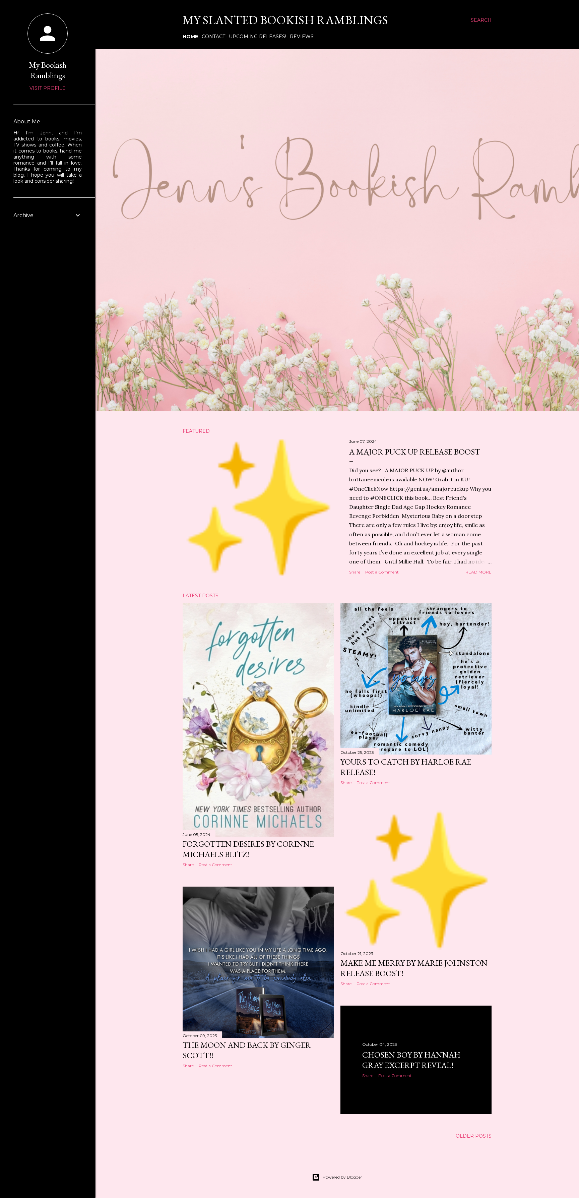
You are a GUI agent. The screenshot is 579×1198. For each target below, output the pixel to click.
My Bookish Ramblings (47, 70)
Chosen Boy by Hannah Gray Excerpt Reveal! (411, 1060)
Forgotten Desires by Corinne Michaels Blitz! (248, 849)
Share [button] (354, 572)
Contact (213, 37)
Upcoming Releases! (257, 37)
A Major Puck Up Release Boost (414, 451)
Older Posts (474, 1136)
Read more (478, 572)
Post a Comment (382, 572)
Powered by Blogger (342, 1177)
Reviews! (302, 37)
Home (190, 37)
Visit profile (47, 88)
